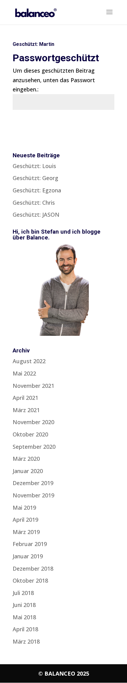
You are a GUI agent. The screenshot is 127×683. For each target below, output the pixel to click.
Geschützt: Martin (33, 44)
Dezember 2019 (33, 483)
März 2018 (26, 641)
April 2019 (25, 519)
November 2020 (33, 422)
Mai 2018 (24, 617)
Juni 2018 (24, 605)
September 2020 (34, 446)
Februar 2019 (30, 544)
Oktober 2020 (30, 434)
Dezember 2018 (33, 568)
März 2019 (26, 532)
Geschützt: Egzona (37, 190)
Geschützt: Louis (34, 166)
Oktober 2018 (30, 580)
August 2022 (29, 361)
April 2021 (25, 397)
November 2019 (33, 495)
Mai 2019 (24, 507)
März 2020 (26, 458)
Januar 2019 (28, 556)
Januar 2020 (28, 471)
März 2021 (26, 410)
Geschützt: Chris (34, 202)
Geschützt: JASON (36, 214)
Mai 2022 (24, 373)
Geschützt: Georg (35, 178)
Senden (96, 125)
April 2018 (25, 629)
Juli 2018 (23, 593)
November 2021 (33, 385)
